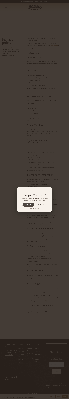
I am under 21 (41, 204)
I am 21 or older (28, 204)
